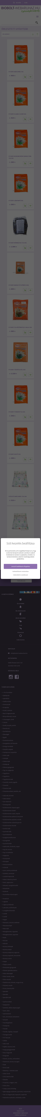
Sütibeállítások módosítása (20, 571)
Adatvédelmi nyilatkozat (20, 575)
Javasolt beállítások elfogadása (20, 566)
